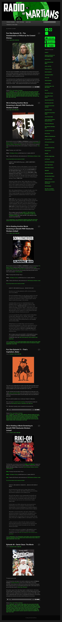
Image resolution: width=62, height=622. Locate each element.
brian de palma (31, 91)
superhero (18, 610)
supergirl (14, 610)
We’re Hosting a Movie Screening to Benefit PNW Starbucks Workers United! (19, 427)
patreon (15, 94)
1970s (18, 91)
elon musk (10, 92)
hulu (37, 92)
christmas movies (9, 606)
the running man (32, 342)
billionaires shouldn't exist (32, 414)
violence (36, 537)
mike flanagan (8, 94)
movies (7, 417)
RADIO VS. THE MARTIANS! (29, 212)
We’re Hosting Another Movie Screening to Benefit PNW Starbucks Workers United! (19, 105)
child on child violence (31, 605)
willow (10, 97)
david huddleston (34, 606)
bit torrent (26, 91)
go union (31, 92)
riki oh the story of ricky (34, 417)
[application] (23, 87)
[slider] (38, 87)
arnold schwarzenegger (22, 341)
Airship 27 (46, 52)
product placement (30, 608)
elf (14, 607)
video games (35, 96)
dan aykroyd (29, 606)
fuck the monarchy (25, 415)
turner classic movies (28, 96)
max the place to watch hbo (25, 93)
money (32, 416)
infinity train (8, 93)
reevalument (30, 94)
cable (35, 91)
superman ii (26, 610)
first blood (13, 92)
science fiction (35, 219)
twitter (14, 419)
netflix (12, 94)
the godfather (35, 610)
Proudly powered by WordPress (31, 617)
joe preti (15, 93)
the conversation (22, 96)
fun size (23, 92)
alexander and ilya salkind (21, 604)
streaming (16, 96)
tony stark (36, 418)
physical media (19, 94)
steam (7, 96)
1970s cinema (22, 91)
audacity (18, 414)
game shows (32, 341)
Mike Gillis (17, 40)
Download (20, 90)
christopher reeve (16, 606)
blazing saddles (9, 605)
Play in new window (14, 90)
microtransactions (28, 416)
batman (32, 604)
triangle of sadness (9, 419)
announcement (20, 219)
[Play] (7, 87)
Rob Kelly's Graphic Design (49, 156)
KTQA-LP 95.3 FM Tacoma (49, 123)
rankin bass (36, 608)
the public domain (25, 418)
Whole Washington (48, 186)
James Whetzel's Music (49, 116)
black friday (36, 604)
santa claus (23, 609)
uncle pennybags (19, 419)
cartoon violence (26, 536)
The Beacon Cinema (14, 153)
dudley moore (11, 607)
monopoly (35, 416)
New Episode (12, 91)
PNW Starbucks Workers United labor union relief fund (21, 403)
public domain (22, 417)
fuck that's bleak (18, 92)
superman (21, 610)
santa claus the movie (29, 609)
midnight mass (37, 93)
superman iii (30, 610)
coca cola (21, 606)
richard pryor (18, 609)
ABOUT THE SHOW (20, 22)
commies (24, 606)
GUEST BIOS (28, 22)
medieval (22, 416)
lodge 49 (18, 93)
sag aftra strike (35, 94)
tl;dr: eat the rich (31, 418)
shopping (34, 609)
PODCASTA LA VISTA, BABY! (12, 24)
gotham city (34, 607)
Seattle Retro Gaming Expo (49, 161)
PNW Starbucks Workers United (34, 156)
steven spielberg (12, 96)
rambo (26, 94)
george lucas (27, 92)
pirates (24, 94)
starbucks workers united (10, 220)
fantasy (22, 607)
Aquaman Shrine (48, 59)
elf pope (16, 607)
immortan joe (15, 416)
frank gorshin (26, 607)
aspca (30, 604)
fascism (27, 341)
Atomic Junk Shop (48, 66)
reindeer (14, 609)
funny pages (34, 415)
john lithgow (8, 608)
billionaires (25, 414)
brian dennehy (14, 605)
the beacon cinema (18, 220)
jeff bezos (19, 416)
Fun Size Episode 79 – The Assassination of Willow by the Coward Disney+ (20, 35)
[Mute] (35, 87)
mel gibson (32, 93)
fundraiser (25, 219)
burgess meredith (20, 605)
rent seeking (27, 417)
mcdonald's (13, 608)
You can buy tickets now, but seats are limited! (15, 159)
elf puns (19, 607)
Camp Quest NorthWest (49, 74)
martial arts (8, 537)
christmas (37, 605)
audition (22, 414)
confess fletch (15, 415)
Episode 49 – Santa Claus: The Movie (20, 544)
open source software (13, 417)
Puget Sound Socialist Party (49, 147)
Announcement (12, 219)
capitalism (11, 415)
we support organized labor (27, 220)
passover (23, 608)
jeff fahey (12, 93)
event (31, 536)
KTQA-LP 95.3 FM (15, 582)
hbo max (34, 92)
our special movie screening (18, 401)
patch (26, 608)
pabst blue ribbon (18, 608)
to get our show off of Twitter (14, 393)
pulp (31, 219)
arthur (28, 604)
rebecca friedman (9, 609)
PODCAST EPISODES (11, 22)
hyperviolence (37, 536)
